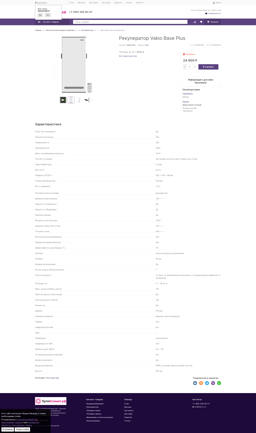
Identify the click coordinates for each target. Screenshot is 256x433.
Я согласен (8, 429)
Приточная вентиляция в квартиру (60, 30)
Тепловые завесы (93, 414)
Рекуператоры (87, 30)
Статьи (129, 3)
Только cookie (22, 429)
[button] (92, 100)
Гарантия (118, 3)
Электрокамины (93, 421)
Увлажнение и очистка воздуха (99, 417)
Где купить (93, 3)
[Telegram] (207, 383)
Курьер (186, 102)
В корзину (208, 67)
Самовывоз (188, 93)
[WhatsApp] (219, 383)
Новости (139, 3)
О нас (71, 3)
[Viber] (213, 383)
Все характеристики (128, 56)
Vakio (147, 45)
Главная (38, 30)
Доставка (106, 3)
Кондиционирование (94, 404)
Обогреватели (92, 407)
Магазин (81, 3)
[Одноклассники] (201, 383)
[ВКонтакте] (195, 383)
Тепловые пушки (93, 411)
